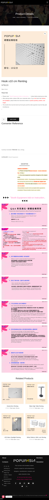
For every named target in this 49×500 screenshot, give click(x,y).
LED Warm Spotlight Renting (12, 437)
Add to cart (13, 119)
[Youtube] (28, 483)
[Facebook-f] (15, 483)
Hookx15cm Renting (12, 406)
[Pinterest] (33, 483)
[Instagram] (24, 483)
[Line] (20, 483)
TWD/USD (14, 149)
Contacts (5, 462)
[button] (45, 33)
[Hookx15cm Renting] (13, 393)
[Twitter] (22, 486)
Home (14, 17)
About (4, 458)
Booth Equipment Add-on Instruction (27, 198)
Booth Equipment (21, 17)
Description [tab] (24, 163)
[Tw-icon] (26, 486)
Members (39, 458)
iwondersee (41, 495)
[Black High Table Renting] (36, 393)
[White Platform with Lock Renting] (36, 424)
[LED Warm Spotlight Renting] (13, 424)
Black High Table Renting (36, 406)
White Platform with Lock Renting (36, 437)
